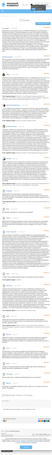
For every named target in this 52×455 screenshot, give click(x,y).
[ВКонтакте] (39, 421)
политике (22, 440)
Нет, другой (39, 8)
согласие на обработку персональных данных (27, 441)
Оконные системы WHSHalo (7, 436)
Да (33, 8)
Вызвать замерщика (7, 450)
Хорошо (26, 447)
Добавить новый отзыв (43, 23)
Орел (26, 4)
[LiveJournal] (48, 421)
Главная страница (5, 16)
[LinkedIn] (46, 421)
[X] (45, 421)
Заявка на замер (40, 11)
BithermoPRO (3, 433)
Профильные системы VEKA (7, 434)
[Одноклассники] (41, 421)
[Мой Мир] (43, 421)
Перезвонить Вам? (47, 6)
